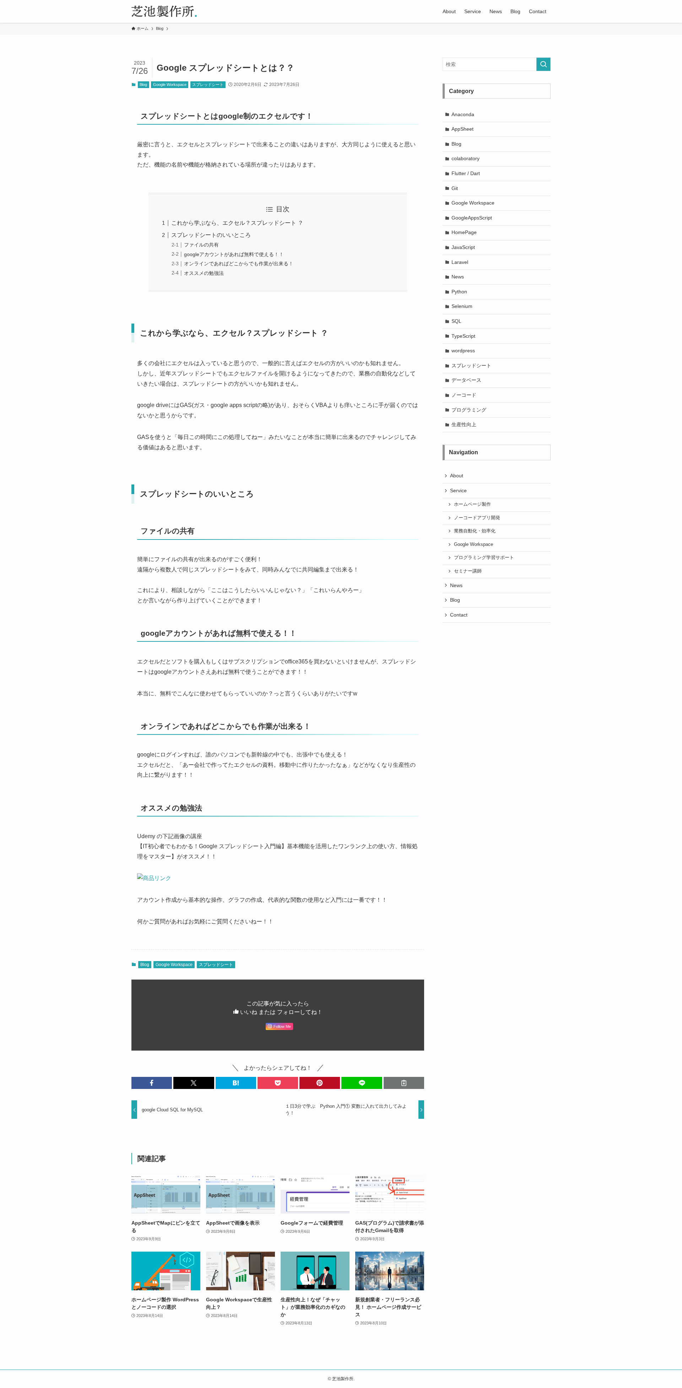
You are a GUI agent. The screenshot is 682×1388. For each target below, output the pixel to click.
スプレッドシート (207, 84)
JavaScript (463, 247)
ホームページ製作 (472, 504)
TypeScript (463, 336)
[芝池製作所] (164, 11)
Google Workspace (169, 84)
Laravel (459, 262)
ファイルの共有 (201, 245)
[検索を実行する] (543, 64)
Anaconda (462, 114)
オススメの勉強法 (204, 273)
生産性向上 (463, 424)
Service (458, 490)
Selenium (461, 306)
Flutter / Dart (465, 173)
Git (454, 188)
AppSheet (462, 129)
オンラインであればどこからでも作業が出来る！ (238, 263)
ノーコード (463, 395)
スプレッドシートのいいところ (211, 235)
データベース (466, 380)
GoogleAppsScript (471, 218)
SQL (456, 321)
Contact (458, 615)
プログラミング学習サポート (484, 557)
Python (459, 291)
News (457, 277)
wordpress (463, 350)
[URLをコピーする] (404, 1083)
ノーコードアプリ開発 (477, 517)
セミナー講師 (468, 571)
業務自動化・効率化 (475, 530)
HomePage (464, 232)
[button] (151, 1083)
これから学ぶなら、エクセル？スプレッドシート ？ (237, 223)
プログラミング (468, 410)
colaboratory (465, 158)
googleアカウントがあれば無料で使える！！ (234, 254)
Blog (143, 84)
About (456, 475)
